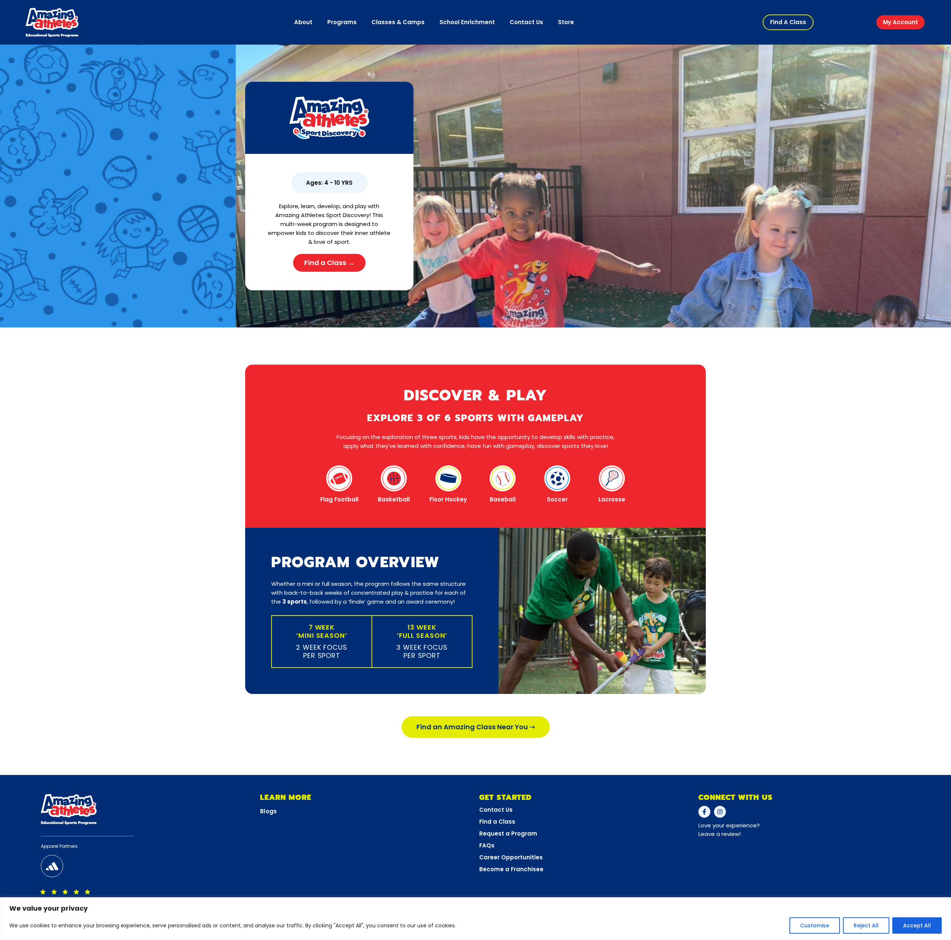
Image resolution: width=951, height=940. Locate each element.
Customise (814, 925)
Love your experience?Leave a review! (729, 829)
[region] (475, 918)
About (303, 22)
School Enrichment (467, 22)
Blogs (268, 811)
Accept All (917, 925)
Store (566, 22)
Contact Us (526, 22)
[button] (788, 22)
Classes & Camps (398, 22)
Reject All (866, 925)
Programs (342, 22)
